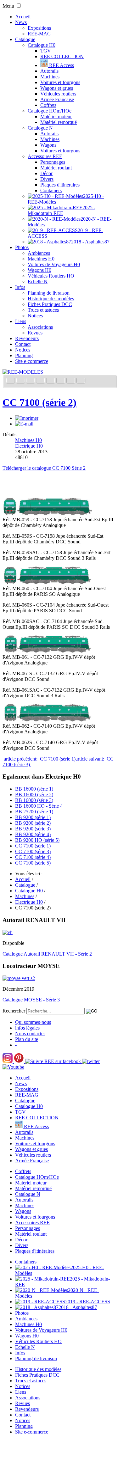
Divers (46, 179)
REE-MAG (39, 33)
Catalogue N (40, 128)
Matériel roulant (56, 167)
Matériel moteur (56, 116)
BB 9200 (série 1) (33, 817)
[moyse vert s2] (19, 978)
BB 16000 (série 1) (34, 789)
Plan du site (26, 1039)
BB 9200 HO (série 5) (37, 840)
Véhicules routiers (58, 93)
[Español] (51, 381)
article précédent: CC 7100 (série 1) (39, 758)
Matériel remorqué (58, 122)
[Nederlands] (71, 381)
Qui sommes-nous (33, 1022)
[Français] (11, 381)
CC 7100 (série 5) (33, 862)
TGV (45, 50)
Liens (20, 321)
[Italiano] (41, 381)
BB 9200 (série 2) (33, 823)
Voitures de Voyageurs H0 (54, 264)
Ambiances (39, 253)
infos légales (27, 1028)
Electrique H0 (29, 446)
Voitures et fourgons (60, 82)
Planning (24, 355)
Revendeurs (27, 338)
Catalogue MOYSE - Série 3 (31, 999)
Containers (51, 190)
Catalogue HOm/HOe (49, 110)
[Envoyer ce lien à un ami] (24, 423)
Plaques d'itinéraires (60, 184)
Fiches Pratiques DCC (50, 304)
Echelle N (38, 281)
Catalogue (25, 39)
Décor (46, 173)
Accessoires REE (45, 156)
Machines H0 (41, 258)
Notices (35, 315)
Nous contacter (30, 1033)
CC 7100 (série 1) (33, 845)
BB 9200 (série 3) (33, 828)
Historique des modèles (51, 298)
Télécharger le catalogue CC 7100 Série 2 (44, 468)
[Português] (61, 381)
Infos (20, 287)
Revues (35, 332)
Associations (40, 327)
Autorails (49, 71)
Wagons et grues (56, 88)
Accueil (23, 16)
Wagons (48, 145)
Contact (23, 344)
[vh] (8, 932)
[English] (21, 381)
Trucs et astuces (43, 310)
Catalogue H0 (41, 45)
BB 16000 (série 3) (34, 800)
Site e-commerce (31, 361)
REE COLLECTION (62, 56)
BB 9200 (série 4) (33, 834)
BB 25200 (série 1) (34, 811)
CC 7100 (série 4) (33, 857)
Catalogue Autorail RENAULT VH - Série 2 (47, 954)
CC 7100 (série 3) (33, 851)
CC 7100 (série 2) (39, 402)
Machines (49, 76)
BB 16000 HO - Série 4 (39, 806)
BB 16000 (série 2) (34, 794)
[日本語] (81, 381)
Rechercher (14, 1010)
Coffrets (48, 105)
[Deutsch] (31, 381)
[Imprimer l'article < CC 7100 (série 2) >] (26, 418)
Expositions (39, 28)
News (21, 22)
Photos (22, 247)
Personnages (52, 162)
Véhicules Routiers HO (51, 275)
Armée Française (57, 99)
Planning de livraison (49, 293)
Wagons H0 (39, 270)
